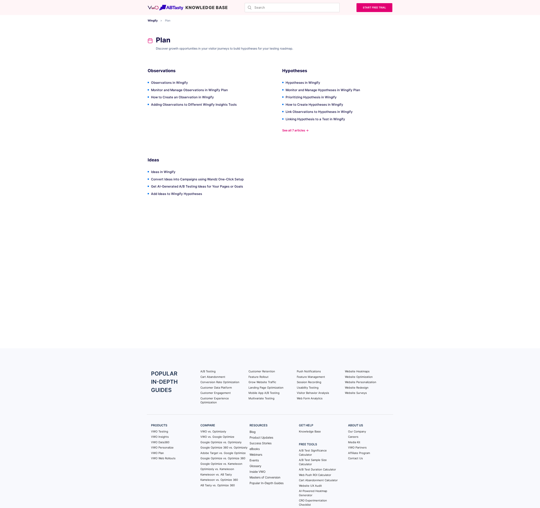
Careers (353, 436)
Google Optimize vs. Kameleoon (221, 463)
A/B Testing (208, 371)
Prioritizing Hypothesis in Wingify (311, 97)
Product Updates (261, 437)
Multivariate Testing (261, 398)
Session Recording (309, 382)
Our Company (357, 431)
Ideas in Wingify (163, 172)
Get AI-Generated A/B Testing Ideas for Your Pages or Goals (197, 186)
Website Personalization (360, 382)
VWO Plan (157, 453)
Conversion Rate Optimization (219, 382)
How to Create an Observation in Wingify (182, 97)
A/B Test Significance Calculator (313, 452)
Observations (162, 70)
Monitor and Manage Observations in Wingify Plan (189, 90)
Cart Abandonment (212, 376)
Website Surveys (356, 393)
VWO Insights (160, 436)
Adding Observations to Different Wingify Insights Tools (194, 105)
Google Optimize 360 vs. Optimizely (223, 447)
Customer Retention (261, 371)
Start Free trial (374, 7)
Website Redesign (357, 387)
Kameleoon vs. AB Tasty (216, 474)
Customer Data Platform (216, 387)
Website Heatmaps (357, 371)
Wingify (153, 20)
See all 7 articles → (295, 130)
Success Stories (260, 443)
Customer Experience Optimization (214, 400)
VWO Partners (357, 447)
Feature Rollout (258, 376)
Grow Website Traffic (262, 382)
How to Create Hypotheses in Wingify (314, 105)
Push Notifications (309, 371)
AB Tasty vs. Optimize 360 (217, 485)
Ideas (153, 159)
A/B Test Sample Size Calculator (313, 462)
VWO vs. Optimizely (213, 431)
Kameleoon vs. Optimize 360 (219, 479)
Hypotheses (294, 70)
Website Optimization (359, 376)
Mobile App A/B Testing (263, 393)
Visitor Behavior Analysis (313, 393)
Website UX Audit (310, 485)
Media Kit (354, 442)
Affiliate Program (359, 453)
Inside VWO (258, 471)
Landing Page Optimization (266, 387)
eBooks (255, 449)
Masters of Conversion (265, 477)
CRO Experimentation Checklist (313, 502)
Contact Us (355, 458)
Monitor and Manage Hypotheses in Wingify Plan (323, 90)
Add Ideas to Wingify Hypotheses (176, 194)
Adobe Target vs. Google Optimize (223, 453)
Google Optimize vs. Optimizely (221, 442)
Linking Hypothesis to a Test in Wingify (315, 119)
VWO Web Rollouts (163, 458)
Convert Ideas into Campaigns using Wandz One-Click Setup (197, 179)
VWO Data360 (160, 442)
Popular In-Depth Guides (267, 483)
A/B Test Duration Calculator (317, 469)
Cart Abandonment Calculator (318, 480)
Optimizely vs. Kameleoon (217, 469)
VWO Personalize (162, 447)
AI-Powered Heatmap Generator (313, 493)
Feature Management (311, 376)
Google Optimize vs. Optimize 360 (222, 458)
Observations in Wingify (169, 83)
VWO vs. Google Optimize (217, 436)
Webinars (256, 454)
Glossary (255, 466)
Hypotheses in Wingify (303, 83)
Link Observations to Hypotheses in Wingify (319, 112)
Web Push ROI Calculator (315, 475)
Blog (253, 432)
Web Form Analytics (310, 398)
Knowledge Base (310, 431)
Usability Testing (308, 387)
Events (254, 460)
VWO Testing (159, 431)
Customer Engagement (215, 393)
